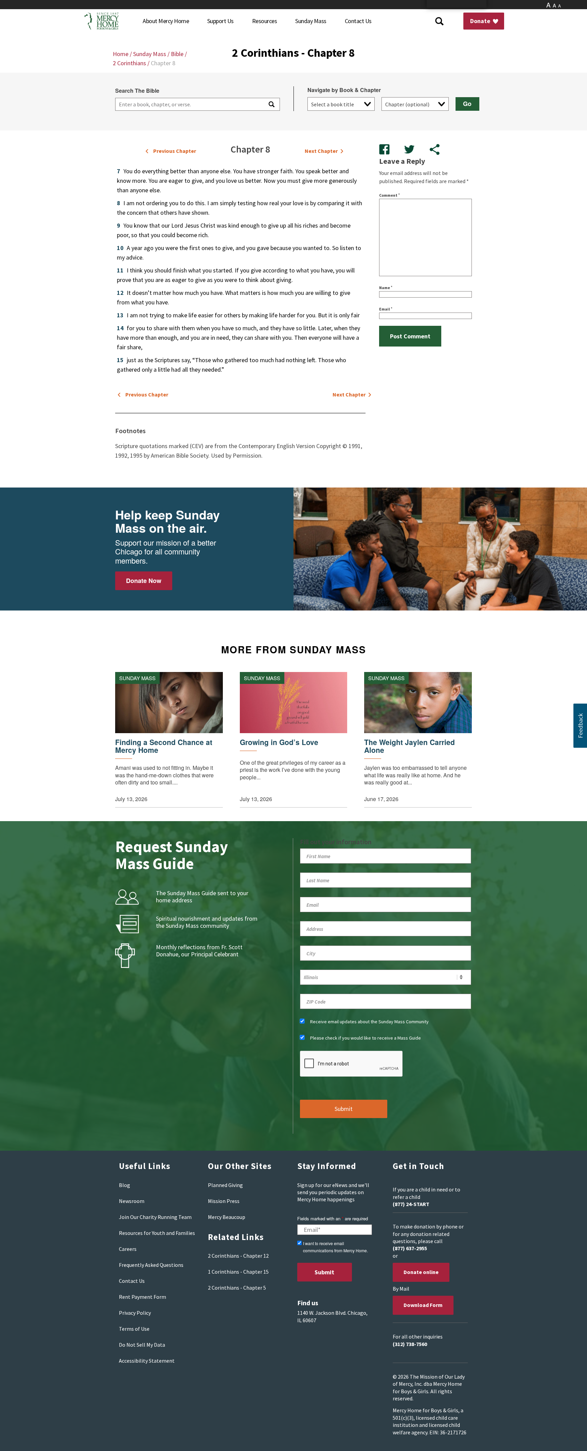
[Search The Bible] (271, 104)
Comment (389, 195)
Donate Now (143, 580)
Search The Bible (137, 90)
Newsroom (131, 1201)
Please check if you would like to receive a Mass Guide (365, 1038)
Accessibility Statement (147, 1360)
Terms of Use (134, 1328)
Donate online (421, 1272)
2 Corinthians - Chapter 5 (237, 1287)
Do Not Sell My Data (142, 1344)
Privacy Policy (135, 1312)
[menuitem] (166, 21)
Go (467, 103)
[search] (188, 104)
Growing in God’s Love (279, 742)
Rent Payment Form (142, 1296)
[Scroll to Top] (566, 1437)
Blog (124, 1185)
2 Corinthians (129, 63)
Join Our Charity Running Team (155, 1217)
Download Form (423, 1305)
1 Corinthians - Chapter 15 (238, 1271)
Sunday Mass (149, 54)
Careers (128, 1248)
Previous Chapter (174, 150)
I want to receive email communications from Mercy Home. (335, 1246)
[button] (580, 726)
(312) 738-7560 (410, 1344)
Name (385, 287)
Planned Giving (225, 1185)
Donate (481, 21)
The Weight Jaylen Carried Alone (409, 746)
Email (385, 309)
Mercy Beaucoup (226, 1217)
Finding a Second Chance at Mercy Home (163, 746)
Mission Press (223, 1201)
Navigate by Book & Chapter (344, 90)
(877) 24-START (411, 1204)
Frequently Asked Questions (151, 1264)
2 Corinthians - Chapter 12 (238, 1255)
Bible (177, 54)
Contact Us (132, 1280)
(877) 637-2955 (410, 1248)
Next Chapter (321, 150)
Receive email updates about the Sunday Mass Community (369, 1022)
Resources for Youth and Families (157, 1232)
